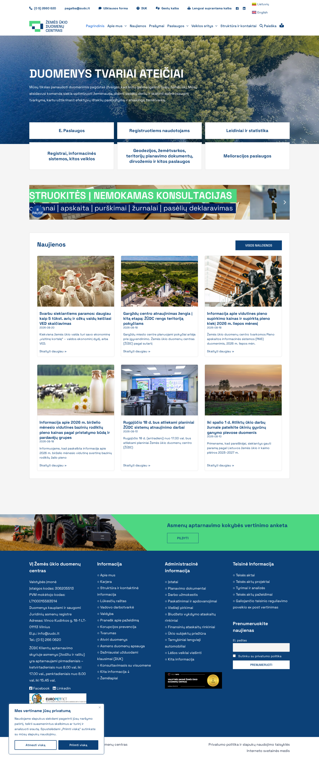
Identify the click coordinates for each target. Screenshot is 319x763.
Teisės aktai (245, 575)
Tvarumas (108, 633)
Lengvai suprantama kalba (212, 8)
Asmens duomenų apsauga (122, 646)
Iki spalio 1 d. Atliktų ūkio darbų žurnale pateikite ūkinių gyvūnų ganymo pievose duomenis (236, 427)
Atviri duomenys (113, 639)
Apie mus (107, 575)
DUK (146, 8)
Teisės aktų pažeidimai (254, 594)
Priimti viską (78, 745)
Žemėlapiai (109, 678)
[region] (56, 729)
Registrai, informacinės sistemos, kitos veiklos (72, 156)
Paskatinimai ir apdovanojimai (192, 601)
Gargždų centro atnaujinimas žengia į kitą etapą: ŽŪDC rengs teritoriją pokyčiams (157, 318)
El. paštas (240, 640)
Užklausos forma (117, 8)
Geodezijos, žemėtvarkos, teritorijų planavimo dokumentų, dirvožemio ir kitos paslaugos (159, 156)
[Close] (99, 707)
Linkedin (63, 688)
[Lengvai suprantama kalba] (281, 26)
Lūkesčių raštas (113, 601)
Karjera (106, 581)
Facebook (41, 688)
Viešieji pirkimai (180, 607)
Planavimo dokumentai (187, 588)
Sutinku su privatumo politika (259, 656)
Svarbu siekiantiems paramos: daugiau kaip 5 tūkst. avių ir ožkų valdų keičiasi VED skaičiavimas (75, 318)
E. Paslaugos (72, 130)
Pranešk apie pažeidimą (119, 620)
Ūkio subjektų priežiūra (187, 633)
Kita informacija (181, 659)
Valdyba (106, 613)
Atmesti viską (35, 745)
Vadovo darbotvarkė (117, 607)
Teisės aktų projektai (253, 581)
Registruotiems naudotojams (159, 130)
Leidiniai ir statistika (247, 130)
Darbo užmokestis (183, 594)
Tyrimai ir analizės (250, 588)
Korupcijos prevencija (118, 626)
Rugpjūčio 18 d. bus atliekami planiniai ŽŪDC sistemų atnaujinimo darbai (158, 425)
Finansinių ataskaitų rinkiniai (191, 627)
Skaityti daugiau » (53, 351)
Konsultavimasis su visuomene (125, 665)
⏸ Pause (37, 211)
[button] (124, 26)
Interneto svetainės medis (268, 750)
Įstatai (173, 582)
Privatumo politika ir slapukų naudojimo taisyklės (249, 744)
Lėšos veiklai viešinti (185, 652)
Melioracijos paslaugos (247, 156)
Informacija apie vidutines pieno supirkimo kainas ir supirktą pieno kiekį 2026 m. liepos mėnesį (238, 318)
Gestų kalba (172, 8)
